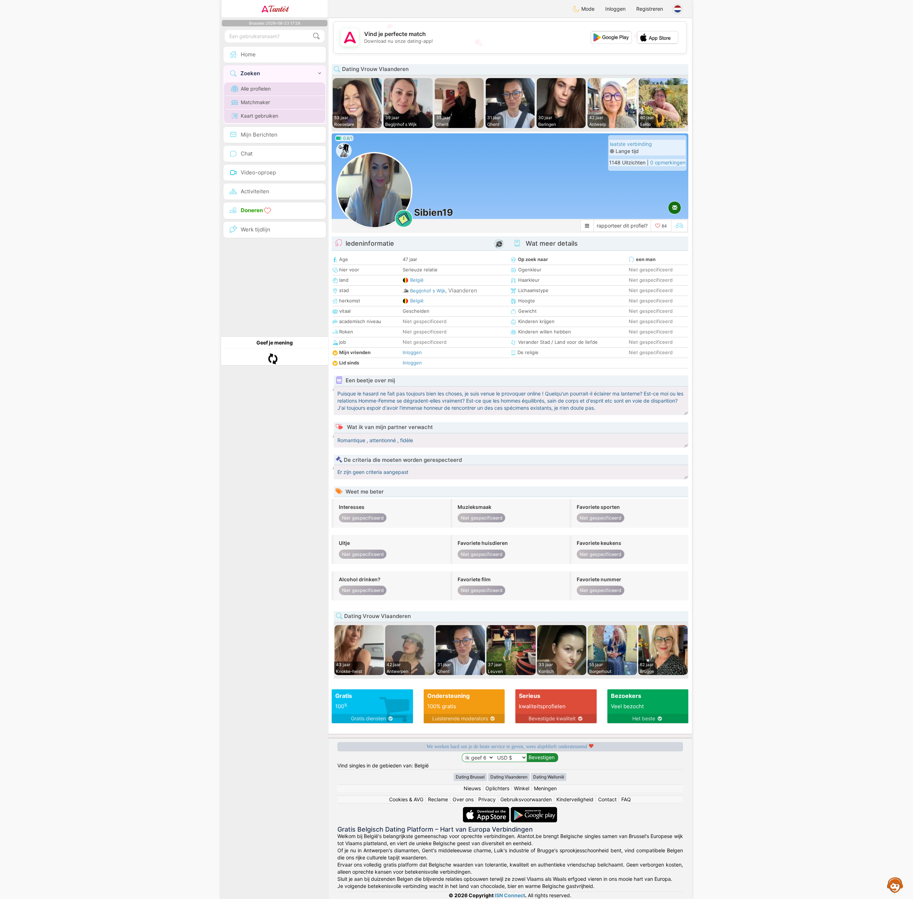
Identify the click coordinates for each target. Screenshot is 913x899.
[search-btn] (316, 36)
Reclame (438, 799)
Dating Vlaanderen (508, 777)
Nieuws (472, 788)
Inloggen (615, 9)
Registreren (649, 9)
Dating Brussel (470, 777)
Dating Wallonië (548, 777)
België (417, 280)
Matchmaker (255, 102)
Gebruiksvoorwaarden (526, 799)
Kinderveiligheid (574, 799)
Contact (607, 799)
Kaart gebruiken (259, 116)
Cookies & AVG (406, 799)
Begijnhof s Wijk (427, 290)
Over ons (463, 799)
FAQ (626, 799)
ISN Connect (510, 895)
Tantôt (278, 9)
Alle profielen (256, 89)
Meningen (545, 788)
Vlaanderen (462, 290)
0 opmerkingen (667, 162)
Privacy (487, 799)
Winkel (521, 788)
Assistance (895, 885)
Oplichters (497, 788)
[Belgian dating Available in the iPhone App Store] (487, 810)
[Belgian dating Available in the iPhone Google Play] (534, 810)
